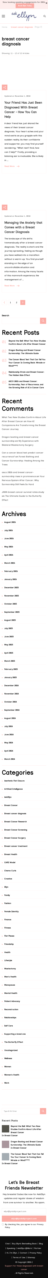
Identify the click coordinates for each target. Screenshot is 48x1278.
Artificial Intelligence (13, 789)
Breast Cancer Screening (15, 830)
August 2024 (10, 718)
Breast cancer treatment (15, 846)
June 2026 (9, 538)
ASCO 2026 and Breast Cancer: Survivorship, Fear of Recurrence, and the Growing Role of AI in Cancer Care (26, 384)
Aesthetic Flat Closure (14, 781)
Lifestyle (8, 960)
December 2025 (11, 587)
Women (7, 1066)
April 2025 (8, 653)
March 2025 (9, 661)
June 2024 (9, 734)
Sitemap (31, 1257)
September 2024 (12, 710)
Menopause (9, 985)
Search (5, 315)
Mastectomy (10, 968)
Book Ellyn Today (25, 6)
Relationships (10, 1017)
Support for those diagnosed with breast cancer (24, 1268)
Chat (7, 1243)
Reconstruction (11, 1009)
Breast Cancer (11, 805)
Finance (7, 919)
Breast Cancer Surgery (15, 838)
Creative (8, 879)
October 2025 (10, 604)
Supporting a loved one (15, 1034)
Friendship (9, 944)
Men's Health (10, 977)
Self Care (8, 1026)
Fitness (7, 928)
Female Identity (11, 911)
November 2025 (11, 596)
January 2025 (10, 677)
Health (7, 952)
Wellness (8, 1058)
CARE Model (9, 862)
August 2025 (10, 620)
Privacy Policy (36, 1253)
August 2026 (10, 522)
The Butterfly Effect (13, 1042)
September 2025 (12, 612)
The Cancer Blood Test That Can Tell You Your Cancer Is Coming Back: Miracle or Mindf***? (27, 362)
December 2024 (11, 685)
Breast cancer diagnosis (15, 813)
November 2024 (11, 694)
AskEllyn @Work (24, 1248)
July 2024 (8, 726)
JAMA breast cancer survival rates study (23, 492)
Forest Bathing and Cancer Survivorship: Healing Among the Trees (23, 460)
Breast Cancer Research (15, 821)
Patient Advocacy (12, 1001)
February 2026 (11, 571)
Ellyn (6, 887)
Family (7, 895)
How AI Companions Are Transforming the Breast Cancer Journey (24, 425)
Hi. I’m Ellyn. (12, 1253)
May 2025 (8, 644)
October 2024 (10, 702)
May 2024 (8, 742)
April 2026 (8, 555)
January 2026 (10, 579)
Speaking (11, 1248)
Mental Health (10, 993)
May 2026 (8, 547)
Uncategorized (11, 1050)
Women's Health (11, 1075)
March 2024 (9, 759)
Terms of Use (19, 1257)
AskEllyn (7, 797)
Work (6, 1083)
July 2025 (8, 628)
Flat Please (9, 936)
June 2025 (9, 636)
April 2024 (8, 751)
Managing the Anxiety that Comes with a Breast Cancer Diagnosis (23, 227)
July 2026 (8, 530)
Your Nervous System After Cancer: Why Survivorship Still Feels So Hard (23, 480)
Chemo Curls (10, 870)
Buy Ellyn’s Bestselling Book (24, 1243)
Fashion (7, 903)
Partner (37, 1248)
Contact (23, 1253)
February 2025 (11, 669)
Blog (41, 1243)
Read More (9, 166)
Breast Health (10, 854)
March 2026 (9, 563)
